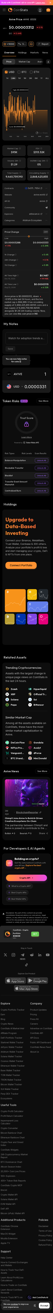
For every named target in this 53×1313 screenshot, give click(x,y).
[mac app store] (26, 988)
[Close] (49, 2)
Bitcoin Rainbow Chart (11, 1133)
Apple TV (5, 1243)
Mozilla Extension (9, 1238)
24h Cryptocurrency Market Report (14, 1156)
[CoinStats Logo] (18, 10)
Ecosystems (6, 1098)
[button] (41, 188)
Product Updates (38, 1010)
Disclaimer (43, 1226)
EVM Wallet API (8, 1204)
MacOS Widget (8, 1234)
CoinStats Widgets (10, 1150)
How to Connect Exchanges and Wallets (14, 1263)
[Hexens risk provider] (26, 442)
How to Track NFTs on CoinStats (12, 1298)
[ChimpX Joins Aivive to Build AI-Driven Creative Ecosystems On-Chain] (26, 793)
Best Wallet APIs (18, 899)
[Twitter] (5, 956)
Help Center (7, 1257)
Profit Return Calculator (12, 1116)
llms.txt (4, 1190)
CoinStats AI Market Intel (12, 1028)
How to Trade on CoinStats (14, 1285)
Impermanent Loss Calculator (9, 1122)
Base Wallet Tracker (10, 1070)
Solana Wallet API (9, 1199)
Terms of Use (45, 1231)
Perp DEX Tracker (9, 1094)
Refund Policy (45, 1245)
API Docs (34, 1038)
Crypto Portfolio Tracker (12, 1010)
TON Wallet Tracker (10, 1075)
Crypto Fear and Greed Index (12, 1143)
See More (43, 401)
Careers (34, 1024)
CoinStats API (36, 1033)
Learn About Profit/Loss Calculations (12, 1279)
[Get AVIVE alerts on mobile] (31, 44)
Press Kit (34, 1019)
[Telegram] (46, 207)
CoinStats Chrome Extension (9, 1227)
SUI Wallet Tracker (10, 1089)
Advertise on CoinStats (41, 1028)
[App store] (15, 980)
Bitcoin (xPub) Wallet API (13, 1213)
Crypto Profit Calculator (12, 1111)
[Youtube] (47, 956)
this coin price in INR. (28, 314)
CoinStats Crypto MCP (11, 1185)
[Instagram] (13, 956)
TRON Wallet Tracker (11, 1080)
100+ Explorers (8, 1176)
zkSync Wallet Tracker (12, 1047)
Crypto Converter (9, 1128)
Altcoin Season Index (11, 1166)
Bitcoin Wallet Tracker (11, 1084)
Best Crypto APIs (18, 892)
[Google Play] (37, 980)
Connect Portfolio (21, 565)
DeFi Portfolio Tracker (11, 1038)
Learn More (26, 437)
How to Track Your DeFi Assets (12, 1271)
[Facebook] (26, 965)
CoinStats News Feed (40, 1047)
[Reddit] (32, 956)
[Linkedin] (40, 956)
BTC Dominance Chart (11, 1162)
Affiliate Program (9, 1033)
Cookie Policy (45, 1240)
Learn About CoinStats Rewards (11, 1291)
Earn (3, 1014)
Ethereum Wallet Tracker (13, 1066)
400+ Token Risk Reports (13, 1180)
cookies (14, 1304)
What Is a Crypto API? (21, 886)
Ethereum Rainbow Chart (13, 1137)
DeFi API (5, 1208)
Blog (3, 1019)
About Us (34, 1052)
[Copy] (41, 188)
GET (35, 934)
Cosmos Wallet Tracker (12, 1061)
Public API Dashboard (40, 1042)
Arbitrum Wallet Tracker (12, 1052)
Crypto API (24, 878)
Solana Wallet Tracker (11, 1056)
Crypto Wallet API (9, 1194)
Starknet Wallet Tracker (12, 1042)
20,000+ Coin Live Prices (13, 1171)
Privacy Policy (45, 1235)
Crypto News (7, 1024)
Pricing (33, 1014)
